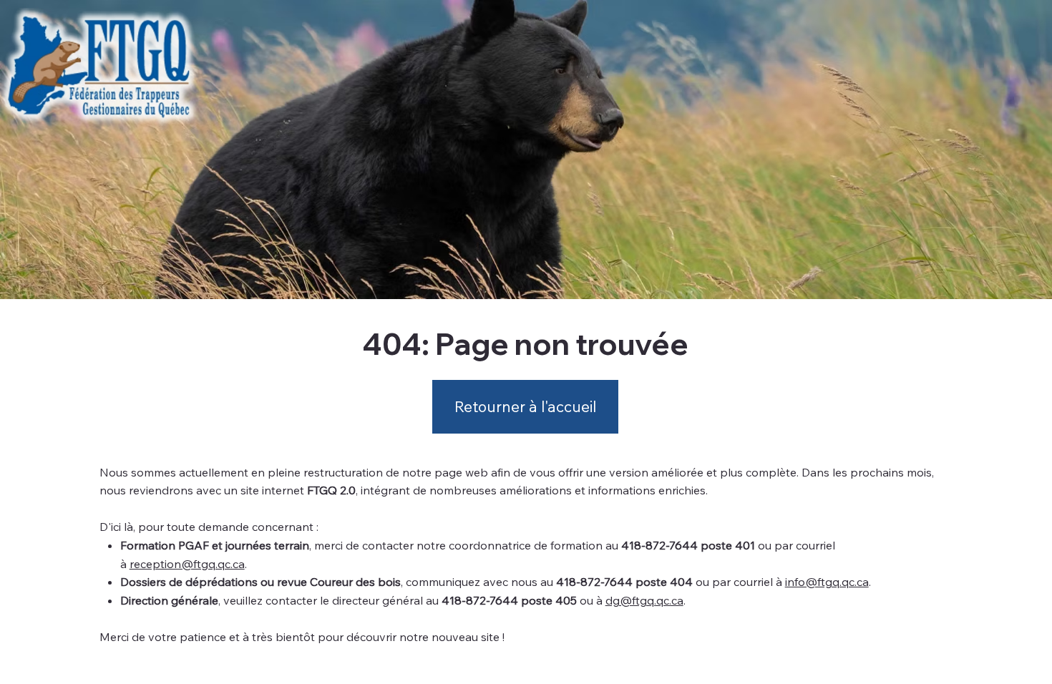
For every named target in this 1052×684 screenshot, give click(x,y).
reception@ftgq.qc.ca (187, 564)
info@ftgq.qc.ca (827, 582)
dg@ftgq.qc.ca (644, 600)
